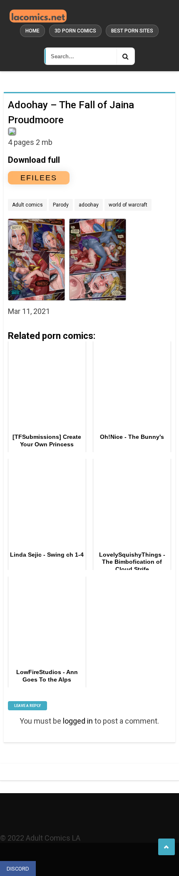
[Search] (125, 56)
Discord (18, 869)
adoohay (89, 205)
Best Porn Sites (132, 31)
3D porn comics (75, 31)
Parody (61, 205)
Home (32, 31)
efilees (38, 178)
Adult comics (27, 205)
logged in (78, 721)
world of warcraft (128, 205)
